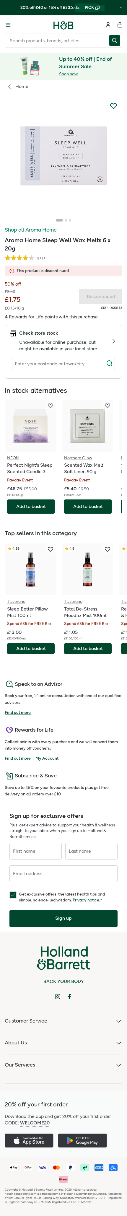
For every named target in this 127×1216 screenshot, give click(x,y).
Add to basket (31, 648)
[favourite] (50, 406)
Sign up (63, 918)
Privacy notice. (86, 900)
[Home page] (63, 24)
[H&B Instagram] (57, 996)
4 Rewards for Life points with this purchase (51, 317)
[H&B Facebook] (69, 996)
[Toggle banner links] (121, 7)
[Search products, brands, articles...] (115, 40)
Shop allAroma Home (31, 230)
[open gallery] (63, 155)
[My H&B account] (108, 25)
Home (21, 86)
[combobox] (57, 40)
